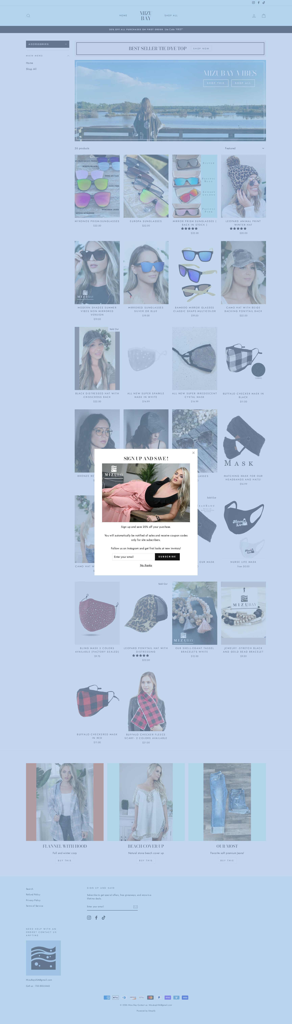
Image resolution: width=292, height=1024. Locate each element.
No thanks (146, 565)
